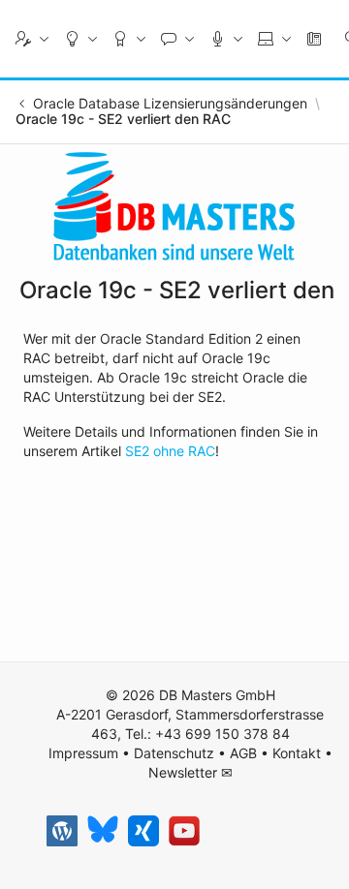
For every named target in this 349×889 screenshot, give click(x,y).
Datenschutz (174, 753)
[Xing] (143, 830)
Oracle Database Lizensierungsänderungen (170, 103)
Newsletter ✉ (190, 772)
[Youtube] (184, 830)
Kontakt (296, 753)
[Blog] (62, 830)
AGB (243, 753)
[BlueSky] (102, 830)
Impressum (83, 753)
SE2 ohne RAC (170, 451)
